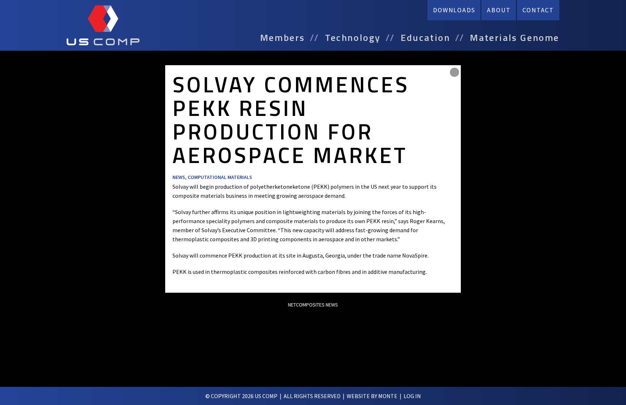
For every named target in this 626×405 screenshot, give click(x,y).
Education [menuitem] (425, 38)
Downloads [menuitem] (454, 10)
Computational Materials (220, 177)
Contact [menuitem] (538, 10)
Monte (387, 396)
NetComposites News (313, 304)
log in (412, 396)
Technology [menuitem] (353, 38)
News (178, 177)
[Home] (103, 25)
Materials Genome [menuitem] (514, 38)
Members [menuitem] (282, 38)
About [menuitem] (498, 10)
